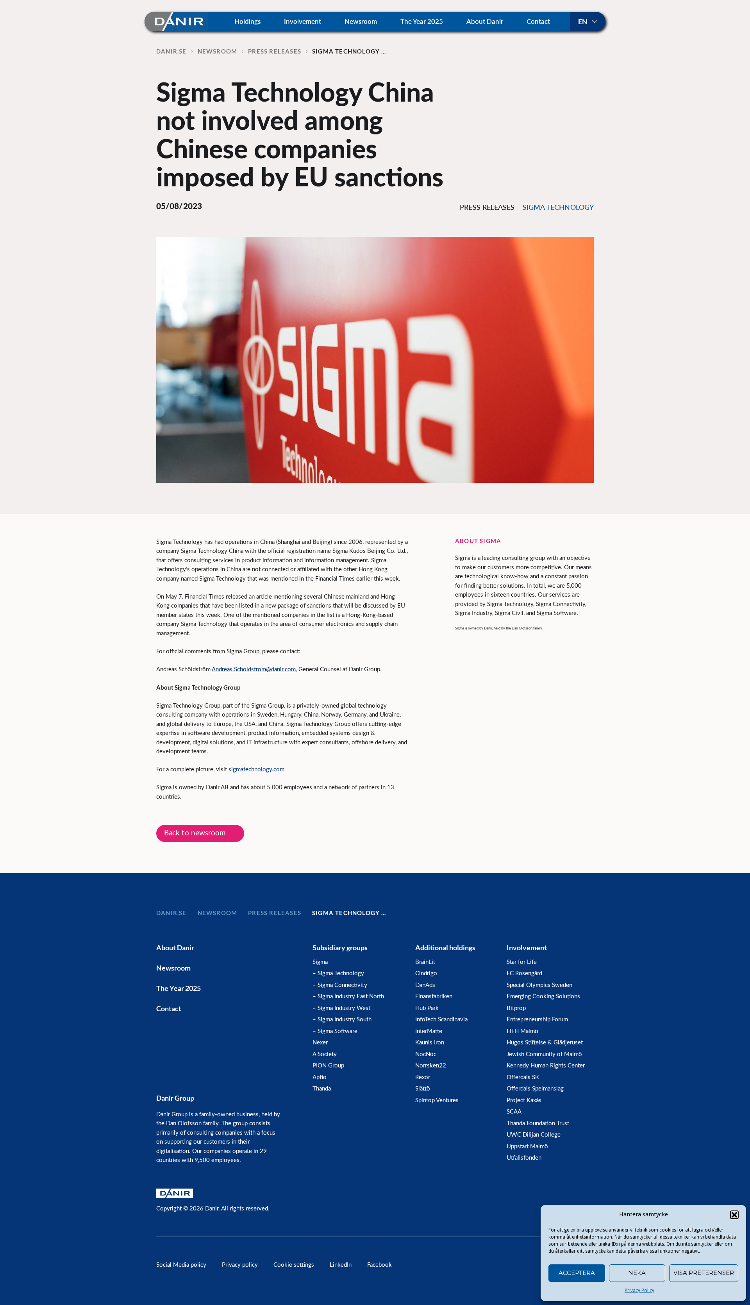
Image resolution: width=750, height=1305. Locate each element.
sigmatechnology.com (256, 769)
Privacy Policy (639, 1290)
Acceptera (577, 1272)
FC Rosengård (524, 973)
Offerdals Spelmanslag (535, 1089)
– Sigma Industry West (341, 1008)
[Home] (176, 21)
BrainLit (425, 962)
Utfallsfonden (524, 1158)
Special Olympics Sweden (539, 985)
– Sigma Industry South (341, 1020)
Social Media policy (181, 1265)
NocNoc (425, 1054)
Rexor (422, 1077)
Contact (538, 21)
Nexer (320, 1043)
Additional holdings (445, 947)
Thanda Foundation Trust (538, 1123)
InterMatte (428, 1031)
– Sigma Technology (338, 973)
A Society (324, 1054)
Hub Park (427, 1008)
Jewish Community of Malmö (544, 1054)
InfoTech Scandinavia (441, 1020)
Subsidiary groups (340, 947)
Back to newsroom (195, 833)
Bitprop (516, 1008)
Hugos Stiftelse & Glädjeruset (545, 1043)
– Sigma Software (334, 1031)
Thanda (321, 1089)
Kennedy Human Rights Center (546, 1066)
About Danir (484, 21)
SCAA (514, 1112)
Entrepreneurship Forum (537, 1020)
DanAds (425, 985)
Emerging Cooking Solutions (543, 996)
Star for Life (522, 962)
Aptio (319, 1077)
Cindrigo (426, 973)
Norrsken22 (430, 1066)
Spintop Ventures (437, 1100)
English (588, 21)
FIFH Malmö (522, 1031)
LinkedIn (341, 1265)
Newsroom (361, 21)
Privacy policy (240, 1265)
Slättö (422, 1089)
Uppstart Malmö (527, 1146)
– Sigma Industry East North (348, 996)
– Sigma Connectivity (339, 985)
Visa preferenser (703, 1272)
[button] (734, 1215)
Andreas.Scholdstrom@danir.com (254, 669)
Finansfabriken (433, 996)
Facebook (379, 1265)
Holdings (247, 21)
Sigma (320, 962)
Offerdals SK (523, 1077)
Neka (637, 1272)
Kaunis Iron (429, 1043)
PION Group (328, 1066)
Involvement (302, 21)
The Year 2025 (421, 21)
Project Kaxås (524, 1100)
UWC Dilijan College (534, 1135)
